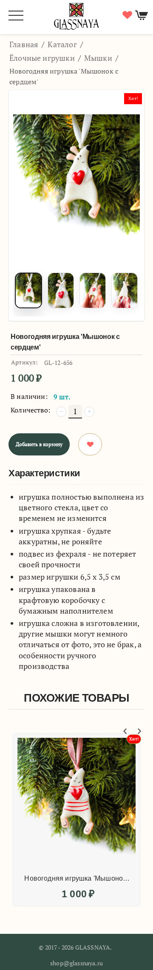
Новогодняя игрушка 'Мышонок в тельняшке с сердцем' (77, 878)
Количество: (30, 410)
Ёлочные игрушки (42, 58)
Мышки (98, 58)
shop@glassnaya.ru (76, 963)
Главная (23, 44)
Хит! (133, 98)
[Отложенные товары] (126, 15)
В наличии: (29, 396)
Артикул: (24, 362)
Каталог (62, 44)
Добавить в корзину (39, 444)
